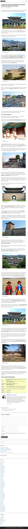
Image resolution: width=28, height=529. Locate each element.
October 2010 (2, 485)
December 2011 (2, 476)
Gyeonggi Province (5, 407)
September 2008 (2, 511)
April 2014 (1, 464)
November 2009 (2, 495)
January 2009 (2, 506)
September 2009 (2, 497)
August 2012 (2, 473)
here (7, 52)
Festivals (1, 517)
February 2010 (2, 493)
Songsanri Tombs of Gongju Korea (5, 448)
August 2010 (2, 487)
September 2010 (2, 486)
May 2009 (1, 502)
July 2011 (1, 477)
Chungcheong (2, 516)
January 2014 (2, 466)
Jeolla (1, 522)
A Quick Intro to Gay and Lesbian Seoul (6, 452)
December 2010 (2, 483)
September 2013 (2, 467)
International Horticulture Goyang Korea (9, 409)
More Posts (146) (9, 404)
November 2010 (2, 484)
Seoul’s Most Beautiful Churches (7, 410)
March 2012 (2, 475)
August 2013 (2, 468)
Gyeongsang (2, 521)
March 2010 (2, 492)
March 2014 (2, 465)
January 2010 (2, 494)
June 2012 (1, 474)
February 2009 (2, 505)
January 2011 (2, 482)
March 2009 (2, 504)
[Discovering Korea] (3, 1)
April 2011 (1, 478)
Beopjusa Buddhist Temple (4, 447)
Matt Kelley (13, 394)
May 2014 (1, 463)
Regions (1, 523)
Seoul (1, 524)
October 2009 (2, 496)
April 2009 (1, 503)
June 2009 (2, 501)
